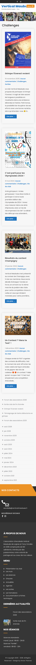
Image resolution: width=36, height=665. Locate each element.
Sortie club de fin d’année (14, 404)
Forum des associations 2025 (15, 420)
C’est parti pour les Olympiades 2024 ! (15, 174)
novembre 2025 (10, 435)
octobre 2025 (9, 440)
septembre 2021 (10, 480)
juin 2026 (7, 431)
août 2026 (8, 427)
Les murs (9, 571)
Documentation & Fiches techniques (14, 597)
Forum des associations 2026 (15, 400)
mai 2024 (7, 458)
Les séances (10, 575)
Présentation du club (14, 569)
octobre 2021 (9, 476)
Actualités (10, 582)
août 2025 (8, 444)
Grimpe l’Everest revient (17, 73)
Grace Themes (26, 661)
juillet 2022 (8, 471)
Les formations (11, 593)
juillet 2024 (8, 453)
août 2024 (8, 449)
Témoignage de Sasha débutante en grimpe (17, 414)
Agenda (9, 586)
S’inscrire (9, 578)
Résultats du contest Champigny (15, 259)
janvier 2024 (9, 462)
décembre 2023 (10, 467)
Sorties (8, 84)
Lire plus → (10, 116)
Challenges (21, 81)
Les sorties (10, 589)
